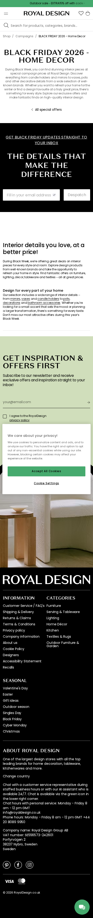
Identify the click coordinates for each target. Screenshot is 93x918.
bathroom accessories (44, 303)
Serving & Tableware (63, 612)
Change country (16, 776)
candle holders (48, 299)
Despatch (77, 195)
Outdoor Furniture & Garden (62, 644)
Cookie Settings (46, 483)
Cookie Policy (13, 648)
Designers (11, 655)
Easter (8, 694)
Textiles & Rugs (58, 636)
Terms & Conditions (19, 624)
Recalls (8, 667)
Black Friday (12, 719)
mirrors (15, 299)
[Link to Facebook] (18, 864)
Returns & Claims (17, 618)
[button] (81, 13)
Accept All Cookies (46, 471)
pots (66, 299)
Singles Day (12, 713)
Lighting (52, 618)
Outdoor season (16, 706)
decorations (11, 303)
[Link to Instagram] (29, 864)
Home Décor (56, 624)
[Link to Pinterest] (6, 864)
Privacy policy (14, 630)
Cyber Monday (15, 725)
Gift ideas (10, 700)
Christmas (11, 731)
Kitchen (52, 630)
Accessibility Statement (22, 661)
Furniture (53, 605)
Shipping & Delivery (18, 612)
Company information (21, 636)
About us (10, 642)
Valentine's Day (15, 688)
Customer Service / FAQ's (24, 605)
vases (25, 299)
